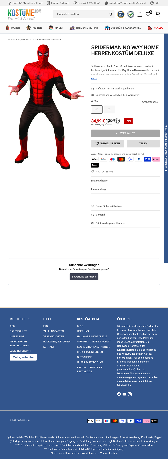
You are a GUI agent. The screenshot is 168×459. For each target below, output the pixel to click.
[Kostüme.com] (24, 14)
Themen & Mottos (87, 27)
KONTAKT (48, 346)
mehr (94, 78)
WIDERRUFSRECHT (20, 350)
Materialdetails (99, 180)
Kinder (58, 27)
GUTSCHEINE (84, 357)
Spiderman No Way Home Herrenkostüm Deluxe (40, 39)
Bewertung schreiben (84, 276)
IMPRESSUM (17, 336)
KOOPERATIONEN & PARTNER (93, 346)
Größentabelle (150, 101)
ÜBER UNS (83, 331)
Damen (15, 27)
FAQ (45, 326)
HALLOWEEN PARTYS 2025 (92, 336)
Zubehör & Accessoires (126, 27)
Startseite (12, 39)
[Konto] (140, 14)
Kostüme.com (23, 420)
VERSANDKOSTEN (53, 336)
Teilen (143, 143)
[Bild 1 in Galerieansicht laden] (46, 106)
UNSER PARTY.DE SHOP (90, 362)
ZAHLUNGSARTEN (53, 331)
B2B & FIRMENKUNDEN (90, 351)
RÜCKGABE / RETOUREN (57, 341)
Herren (37, 27)
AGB (12, 326)
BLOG (80, 326)
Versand (100, 214)
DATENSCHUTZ (18, 331)
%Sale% (158, 27)
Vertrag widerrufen (23, 357)
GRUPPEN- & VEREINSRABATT (94, 341)
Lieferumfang (98, 189)
